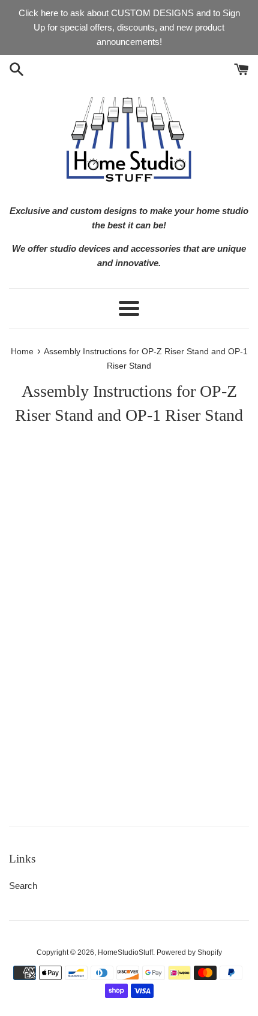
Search (23, 886)
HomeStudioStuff (125, 952)
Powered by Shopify (189, 952)
